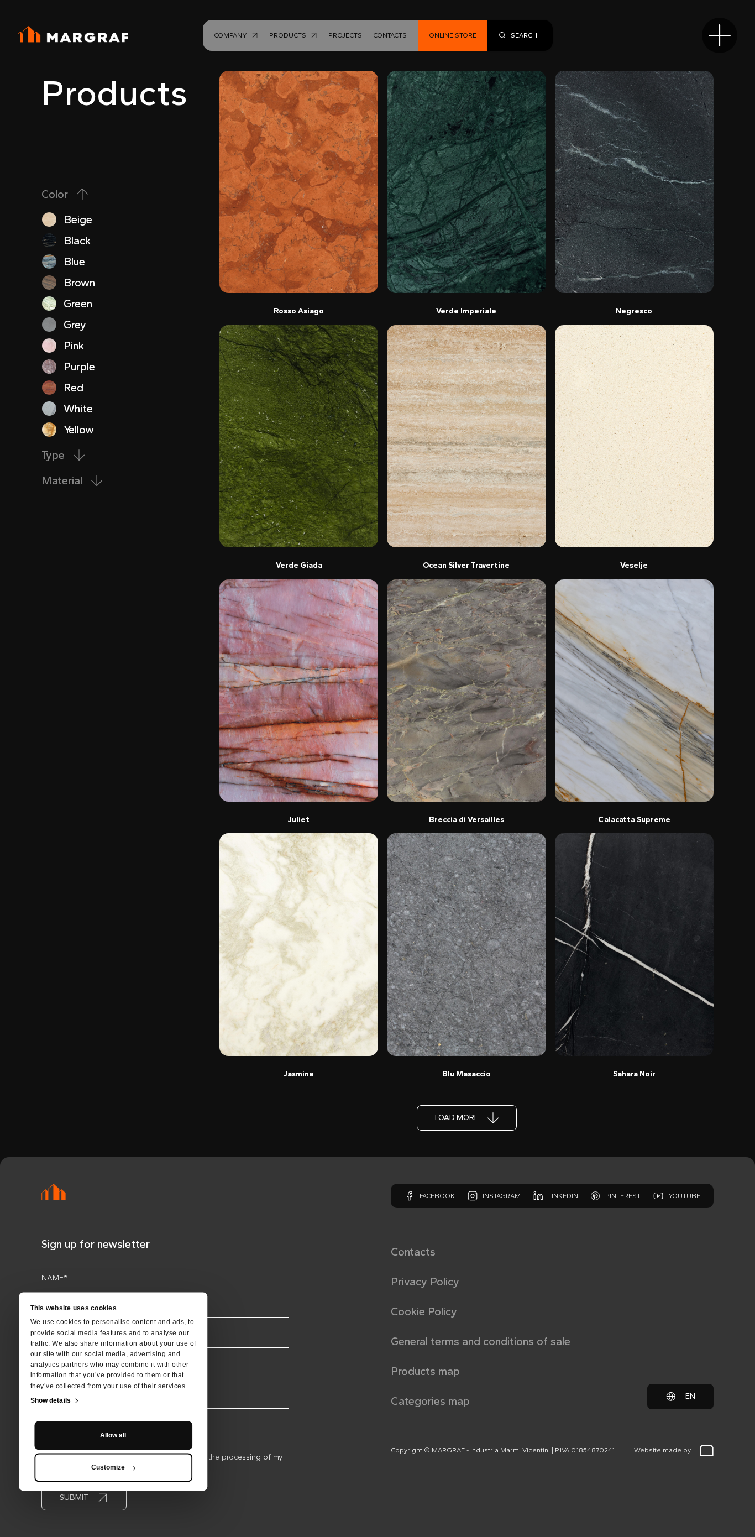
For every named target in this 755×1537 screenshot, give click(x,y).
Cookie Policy (424, 1311)
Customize (108, 1468)
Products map (425, 1371)
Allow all (113, 1436)
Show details (50, 1401)
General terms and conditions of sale (480, 1341)
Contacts (413, 1251)
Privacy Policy (425, 1281)
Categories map (430, 1401)
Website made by (662, 1450)
